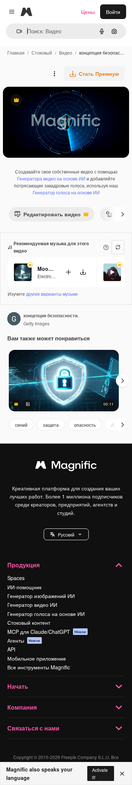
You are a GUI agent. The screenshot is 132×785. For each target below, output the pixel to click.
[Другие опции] (54, 73)
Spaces (16, 578)
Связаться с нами (33, 728)
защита (51, 425)
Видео (65, 52)
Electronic (47, 276)
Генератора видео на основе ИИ (51, 178)
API (11, 649)
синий (21, 425)
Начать (17, 686)
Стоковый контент (28, 622)
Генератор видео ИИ (32, 604)
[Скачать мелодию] (82, 272)
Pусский (66, 534)
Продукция (23, 565)
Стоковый (42, 52)
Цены (88, 11)
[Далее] (122, 214)
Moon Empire (46, 268)
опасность (85, 425)
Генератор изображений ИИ (41, 595)
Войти (113, 11)
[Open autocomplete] (16, 31)
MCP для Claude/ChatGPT (46, 631)
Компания (22, 707)
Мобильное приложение (36, 658)
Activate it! (100, 773)
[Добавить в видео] (68, 272)
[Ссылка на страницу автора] (14, 319)
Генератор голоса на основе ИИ (66, 192)
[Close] (122, 773)
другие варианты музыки (52, 294)
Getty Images (36, 323)
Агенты (23, 640)
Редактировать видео (47, 215)
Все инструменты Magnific (38, 667)
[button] (66, 534)
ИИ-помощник (24, 587)
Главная (16, 52)
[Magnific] (66, 466)
